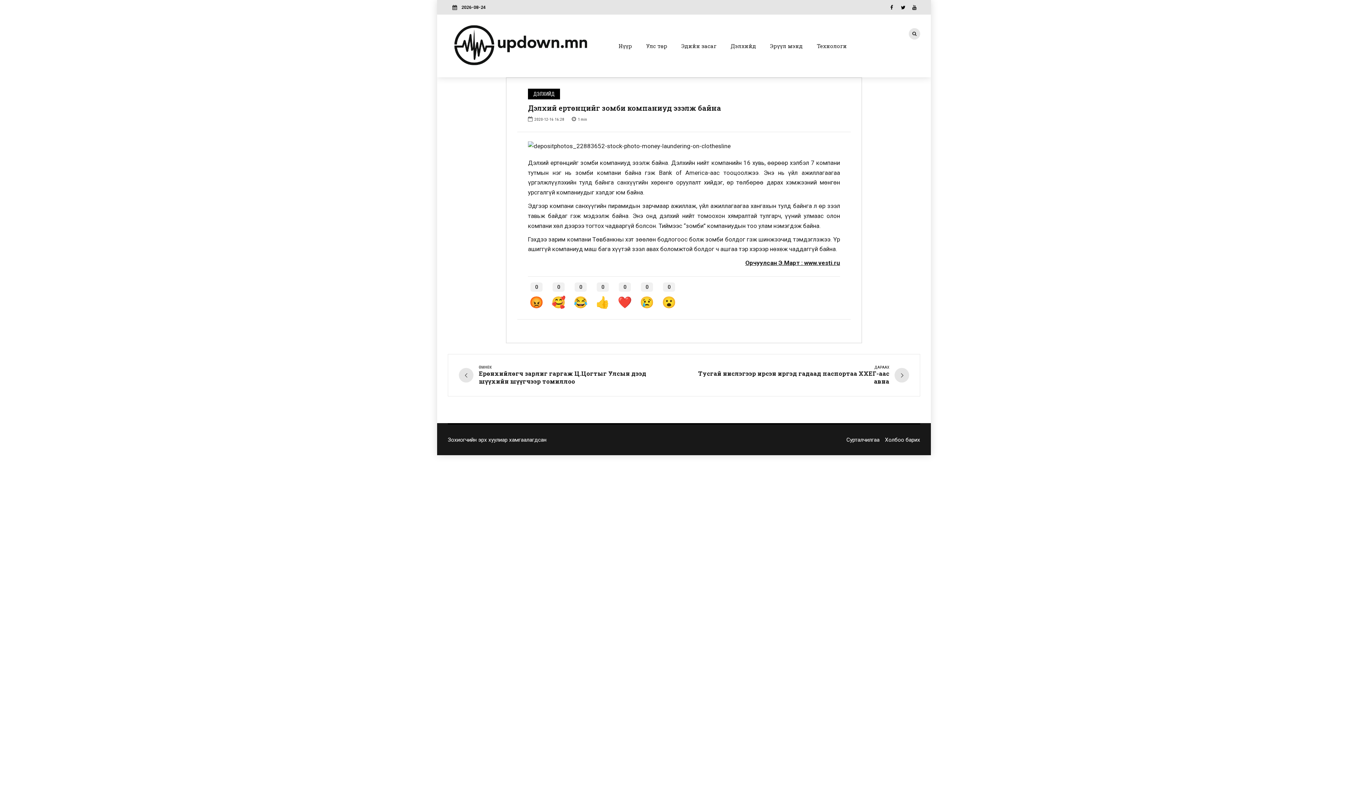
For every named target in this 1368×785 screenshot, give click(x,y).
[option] (684, 146)
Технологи (832, 46)
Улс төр (656, 46)
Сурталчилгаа (863, 440)
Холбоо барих (902, 440)
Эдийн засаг (699, 46)
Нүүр (625, 46)
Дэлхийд (743, 46)
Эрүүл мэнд (786, 46)
